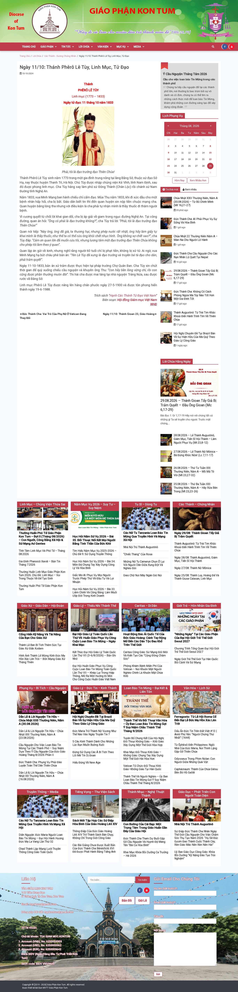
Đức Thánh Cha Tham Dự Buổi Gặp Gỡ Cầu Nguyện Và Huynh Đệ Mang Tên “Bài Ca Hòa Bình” (144, 842)
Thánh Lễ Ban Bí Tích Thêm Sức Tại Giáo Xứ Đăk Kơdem (40, 646)
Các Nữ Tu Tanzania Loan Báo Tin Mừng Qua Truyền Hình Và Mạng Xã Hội (145, 536)
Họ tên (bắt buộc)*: (165, 888)
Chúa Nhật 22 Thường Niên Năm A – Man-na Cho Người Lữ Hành (195, 238)
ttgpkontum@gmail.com (59, 912)
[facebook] (224, 46)
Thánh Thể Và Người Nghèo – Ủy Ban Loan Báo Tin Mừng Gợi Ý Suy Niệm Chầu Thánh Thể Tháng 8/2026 (145, 780)
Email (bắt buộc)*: (165, 902)
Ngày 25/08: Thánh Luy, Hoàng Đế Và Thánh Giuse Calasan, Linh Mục (196, 577)
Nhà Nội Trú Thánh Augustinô (140, 547)
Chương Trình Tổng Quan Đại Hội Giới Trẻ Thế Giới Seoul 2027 (196, 650)
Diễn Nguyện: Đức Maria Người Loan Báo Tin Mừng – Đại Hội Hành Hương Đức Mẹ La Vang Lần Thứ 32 (41, 838)
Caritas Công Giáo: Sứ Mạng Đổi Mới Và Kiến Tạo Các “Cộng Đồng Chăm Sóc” (145, 655)
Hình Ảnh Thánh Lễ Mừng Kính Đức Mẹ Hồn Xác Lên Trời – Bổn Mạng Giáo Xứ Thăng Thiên (42, 659)
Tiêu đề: (159, 916)
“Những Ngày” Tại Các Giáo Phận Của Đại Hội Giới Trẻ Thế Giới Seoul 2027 (196, 637)
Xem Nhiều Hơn (198, 180)
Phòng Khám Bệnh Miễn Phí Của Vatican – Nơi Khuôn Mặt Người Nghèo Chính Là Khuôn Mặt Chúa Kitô (143, 671)
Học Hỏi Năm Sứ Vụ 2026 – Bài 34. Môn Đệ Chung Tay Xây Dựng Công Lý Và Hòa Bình (93, 565)
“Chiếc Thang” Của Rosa (137, 554)
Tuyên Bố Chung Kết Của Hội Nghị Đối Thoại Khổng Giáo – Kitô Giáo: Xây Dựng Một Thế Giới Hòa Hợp (143, 741)
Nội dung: (160, 930)
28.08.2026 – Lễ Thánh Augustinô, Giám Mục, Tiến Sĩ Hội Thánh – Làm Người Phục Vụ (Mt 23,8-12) (195, 439)
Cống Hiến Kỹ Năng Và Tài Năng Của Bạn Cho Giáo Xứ (40, 636)
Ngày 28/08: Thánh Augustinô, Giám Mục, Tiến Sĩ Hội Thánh (195, 559)
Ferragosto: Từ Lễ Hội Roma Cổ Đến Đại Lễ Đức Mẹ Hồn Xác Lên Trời (195, 720)
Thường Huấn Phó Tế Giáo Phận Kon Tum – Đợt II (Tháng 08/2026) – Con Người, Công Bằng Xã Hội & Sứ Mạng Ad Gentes (41, 538)
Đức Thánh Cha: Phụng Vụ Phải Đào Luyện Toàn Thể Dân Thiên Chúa (40, 764)
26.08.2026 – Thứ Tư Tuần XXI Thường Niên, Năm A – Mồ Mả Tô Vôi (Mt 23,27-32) (194, 471)
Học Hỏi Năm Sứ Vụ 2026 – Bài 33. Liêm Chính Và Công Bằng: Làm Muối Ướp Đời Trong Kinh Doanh (94, 592)
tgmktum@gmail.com (43, 904)
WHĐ (153, 304)
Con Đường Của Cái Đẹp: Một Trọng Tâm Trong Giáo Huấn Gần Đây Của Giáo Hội (145, 827)
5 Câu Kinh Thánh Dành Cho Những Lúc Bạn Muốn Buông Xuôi (93, 743)
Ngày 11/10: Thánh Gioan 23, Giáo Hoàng (128, 314)
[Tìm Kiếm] (213, 46)
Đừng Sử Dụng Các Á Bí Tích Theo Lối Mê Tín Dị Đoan (93, 753)
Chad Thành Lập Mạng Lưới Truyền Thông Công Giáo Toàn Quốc (40, 850)
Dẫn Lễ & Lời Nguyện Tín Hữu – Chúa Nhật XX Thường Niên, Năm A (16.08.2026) (41, 776)
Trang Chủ (29, 46)
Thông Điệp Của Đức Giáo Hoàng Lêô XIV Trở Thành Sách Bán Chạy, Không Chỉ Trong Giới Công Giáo (93, 834)
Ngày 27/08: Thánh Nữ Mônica (192, 568)
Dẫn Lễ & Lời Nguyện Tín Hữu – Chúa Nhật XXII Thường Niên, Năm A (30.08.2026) (41, 720)
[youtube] (231, 46)
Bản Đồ (127, 900)
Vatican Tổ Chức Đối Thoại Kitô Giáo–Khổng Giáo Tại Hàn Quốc (142, 767)
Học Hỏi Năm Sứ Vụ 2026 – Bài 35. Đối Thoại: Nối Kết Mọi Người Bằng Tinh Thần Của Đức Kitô (93, 540)
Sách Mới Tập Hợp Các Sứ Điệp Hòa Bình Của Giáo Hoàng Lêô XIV (94, 822)
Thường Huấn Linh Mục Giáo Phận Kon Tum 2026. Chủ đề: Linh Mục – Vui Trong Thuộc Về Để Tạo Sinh (42, 575)
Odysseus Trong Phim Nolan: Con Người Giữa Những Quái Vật (194, 760)
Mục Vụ (121, 46)
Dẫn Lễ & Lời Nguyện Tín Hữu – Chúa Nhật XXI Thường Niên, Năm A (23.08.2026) (41, 734)
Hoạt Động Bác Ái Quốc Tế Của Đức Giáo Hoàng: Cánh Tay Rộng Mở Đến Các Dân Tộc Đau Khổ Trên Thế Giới (144, 639)
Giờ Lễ (142, 900)
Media (137, 46)
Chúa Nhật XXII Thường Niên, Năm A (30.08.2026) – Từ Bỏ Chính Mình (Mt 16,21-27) (196, 201)
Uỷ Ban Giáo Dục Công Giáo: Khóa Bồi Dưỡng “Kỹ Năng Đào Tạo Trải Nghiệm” (194, 855)
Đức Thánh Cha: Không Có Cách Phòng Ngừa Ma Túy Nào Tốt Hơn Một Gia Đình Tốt (194, 295)
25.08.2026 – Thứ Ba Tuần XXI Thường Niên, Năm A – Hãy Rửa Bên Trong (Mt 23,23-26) (195, 487)
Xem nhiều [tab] (191, 189)
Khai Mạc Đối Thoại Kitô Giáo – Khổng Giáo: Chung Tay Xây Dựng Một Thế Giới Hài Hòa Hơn (143, 755)
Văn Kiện (103, 46)
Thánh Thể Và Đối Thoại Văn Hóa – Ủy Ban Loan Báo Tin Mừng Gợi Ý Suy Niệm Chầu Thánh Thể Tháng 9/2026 (145, 726)
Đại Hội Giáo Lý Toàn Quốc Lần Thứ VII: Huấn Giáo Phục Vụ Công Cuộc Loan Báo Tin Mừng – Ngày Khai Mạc (94, 639)
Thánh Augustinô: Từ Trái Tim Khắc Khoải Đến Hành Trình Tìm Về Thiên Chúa (195, 316)
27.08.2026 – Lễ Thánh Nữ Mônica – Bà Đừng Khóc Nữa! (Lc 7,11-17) (196, 453)
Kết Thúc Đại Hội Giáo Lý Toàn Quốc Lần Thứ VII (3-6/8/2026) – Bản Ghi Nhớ (94, 655)
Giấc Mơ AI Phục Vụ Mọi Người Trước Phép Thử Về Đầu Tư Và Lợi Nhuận (93, 578)
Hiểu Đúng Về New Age (86, 762)
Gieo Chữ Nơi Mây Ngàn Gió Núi (142, 575)
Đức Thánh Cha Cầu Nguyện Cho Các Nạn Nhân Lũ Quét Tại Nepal (196, 255)
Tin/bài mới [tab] (171, 189)
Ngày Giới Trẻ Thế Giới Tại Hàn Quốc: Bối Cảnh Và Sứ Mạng (196, 660)
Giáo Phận (46, 46)
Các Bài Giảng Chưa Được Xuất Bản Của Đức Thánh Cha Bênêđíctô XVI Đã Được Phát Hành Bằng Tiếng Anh (94, 848)
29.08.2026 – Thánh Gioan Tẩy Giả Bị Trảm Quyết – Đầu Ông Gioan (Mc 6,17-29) (196, 274)
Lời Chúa (84, 46)
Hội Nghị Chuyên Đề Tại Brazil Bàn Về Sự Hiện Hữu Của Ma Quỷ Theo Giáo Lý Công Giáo (194, 337)
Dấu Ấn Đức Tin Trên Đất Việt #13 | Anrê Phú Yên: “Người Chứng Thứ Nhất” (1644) (195, 734)
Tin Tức (66, 46)
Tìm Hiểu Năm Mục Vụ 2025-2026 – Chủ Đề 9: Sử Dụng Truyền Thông (94, 552)
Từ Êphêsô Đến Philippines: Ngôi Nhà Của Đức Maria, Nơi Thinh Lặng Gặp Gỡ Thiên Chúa (195, 748)
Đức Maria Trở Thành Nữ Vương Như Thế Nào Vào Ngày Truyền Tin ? (94, 732)
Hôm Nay (180, 180)
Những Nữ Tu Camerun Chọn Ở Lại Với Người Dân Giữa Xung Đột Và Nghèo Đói (143, 565)
